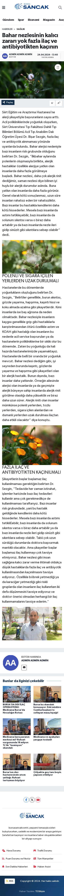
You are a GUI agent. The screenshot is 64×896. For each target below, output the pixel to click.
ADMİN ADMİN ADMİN (34, 660)
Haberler (7, 29)
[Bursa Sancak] (32, 7)
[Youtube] (38, 800)
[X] (32, 800)
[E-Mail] (24, 667)
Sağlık (21, 29)
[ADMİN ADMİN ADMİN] (11, 662)
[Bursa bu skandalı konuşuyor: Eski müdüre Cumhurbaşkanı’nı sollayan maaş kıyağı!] (47, 694)
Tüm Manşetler (45, 858)
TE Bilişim (40, 891)
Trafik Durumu (44, 850)
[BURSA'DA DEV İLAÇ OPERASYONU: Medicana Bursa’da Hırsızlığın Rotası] (17, 694)
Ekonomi (33, 19)
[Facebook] (26, 800)
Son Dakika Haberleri (17, 866)
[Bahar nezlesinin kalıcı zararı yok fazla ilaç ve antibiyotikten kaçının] (32, 80)
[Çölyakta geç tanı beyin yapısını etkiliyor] (47, 761)
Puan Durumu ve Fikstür (18, 858)
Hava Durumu (14, 850)
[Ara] (60, 8)
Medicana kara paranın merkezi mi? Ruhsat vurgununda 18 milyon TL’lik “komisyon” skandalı (16, 742)
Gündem (8, 19)
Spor (21, 19)
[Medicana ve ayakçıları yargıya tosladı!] (47, 726)
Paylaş (9, 102)
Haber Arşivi (44, 866)
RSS (11, 881)
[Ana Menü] (3, 8)
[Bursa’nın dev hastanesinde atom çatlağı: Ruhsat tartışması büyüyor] (17, 761)
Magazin (49, 19)
